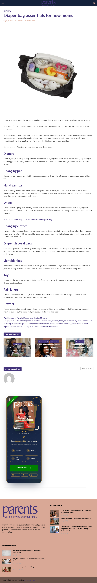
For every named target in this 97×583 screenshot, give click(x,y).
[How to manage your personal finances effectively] (6, 553)
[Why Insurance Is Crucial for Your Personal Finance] (6, 561)
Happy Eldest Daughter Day (17, 347)
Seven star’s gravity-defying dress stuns (28, 567)
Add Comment (19, 569)
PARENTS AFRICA (30, 580)
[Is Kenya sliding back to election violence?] (54, 521)
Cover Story (43, 342)
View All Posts (87, 369)
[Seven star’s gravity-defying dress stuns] (6, 569)
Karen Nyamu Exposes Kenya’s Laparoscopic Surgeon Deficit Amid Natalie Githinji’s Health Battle (76, 529)
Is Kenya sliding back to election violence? (76, 518)
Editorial (7, 11)
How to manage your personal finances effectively (27, 552)
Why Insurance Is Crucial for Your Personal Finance (28, 560)
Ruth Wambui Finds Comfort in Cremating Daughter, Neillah (48, 347)
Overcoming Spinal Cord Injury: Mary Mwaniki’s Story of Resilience (79, 347)
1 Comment (18, 555)
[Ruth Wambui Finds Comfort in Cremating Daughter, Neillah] (54, 513)
